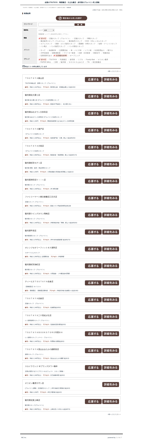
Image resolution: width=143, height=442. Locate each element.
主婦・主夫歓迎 (84, 53)
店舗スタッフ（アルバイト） (60, 38)
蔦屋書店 (63, 59)
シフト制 (88, 50)
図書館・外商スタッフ (87, 44)
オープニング (75, 55)
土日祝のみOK (61, 55)
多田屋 (72, 59)
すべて (43, 38)
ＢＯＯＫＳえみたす (76, 62)
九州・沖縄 (118, 10)
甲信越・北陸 (100, 10)
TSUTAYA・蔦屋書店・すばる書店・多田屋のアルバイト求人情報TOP (39, 7)
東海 (109, 10)
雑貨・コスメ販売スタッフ (65, 44)
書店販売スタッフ (75, 41)
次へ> (119, 71)
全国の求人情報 (61, 7)
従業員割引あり (46, 55)
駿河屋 (63, 62)
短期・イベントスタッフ (108, 44)
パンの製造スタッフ (76, 46)
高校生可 (96, 53)
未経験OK (52, 50)
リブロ (80, 59)
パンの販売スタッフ (57, 46)
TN (88, 62)
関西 (113, 10)
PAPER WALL (46, 62)
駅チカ (110, 50)
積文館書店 (97, 62)
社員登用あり (100, 50)
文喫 (56, 62)
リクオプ (119, 437)
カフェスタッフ (46, 44)
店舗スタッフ (79, 38)
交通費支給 (63, 50)
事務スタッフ (92, 38)
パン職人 (44, 46)
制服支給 (106, 53)
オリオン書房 (103, 59)
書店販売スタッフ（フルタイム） (53, 41)
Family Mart (90, 59)
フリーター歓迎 (69, 53)
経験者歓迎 (56, 53)
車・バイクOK (76, 50)
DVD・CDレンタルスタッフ (96, 41)
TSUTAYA (53, 59)
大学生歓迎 (45, 53)
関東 (106, 10)
